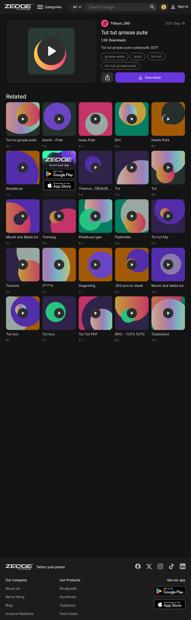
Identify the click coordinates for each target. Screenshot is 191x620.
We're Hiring (15, 597)
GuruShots (68, 597)
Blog (9, 605)
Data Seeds (69, 614)
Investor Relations (20, 614)
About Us (13, 588)
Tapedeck (67, 605)
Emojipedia (68, 588)
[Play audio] (51, 51)
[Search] (152, 7)
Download (153, 77)
